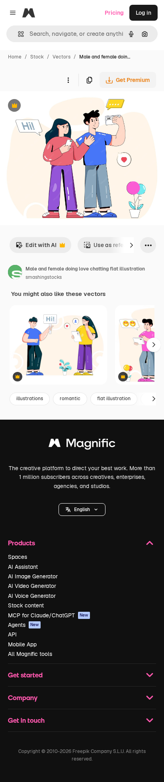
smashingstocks (43, 277)
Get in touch (26, 720)
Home (14, 57)
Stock (37, 57)
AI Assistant (23, 566)
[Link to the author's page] (15, 273)
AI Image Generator (33, 576)
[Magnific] (82, 445)
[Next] (131, 245)
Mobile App (22, 644)
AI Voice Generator (32, 595)
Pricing (114, 12)
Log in (143, 12)
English (82, 509)
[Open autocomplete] (18, 34)
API (12, 634)
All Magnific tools (30, 654)
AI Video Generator (32, 585)
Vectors (61, 57)
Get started (25, 675)
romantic (70, 398)
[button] (82, 509)
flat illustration (114, 398)
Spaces (17, 556)
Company (22, 697)
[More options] (68, 80)
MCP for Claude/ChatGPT (48, 615)
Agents (23, 624)
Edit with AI (36, 247)
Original (51, 106)
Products (21, 543)
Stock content (26, 605)
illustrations (29, 398)
